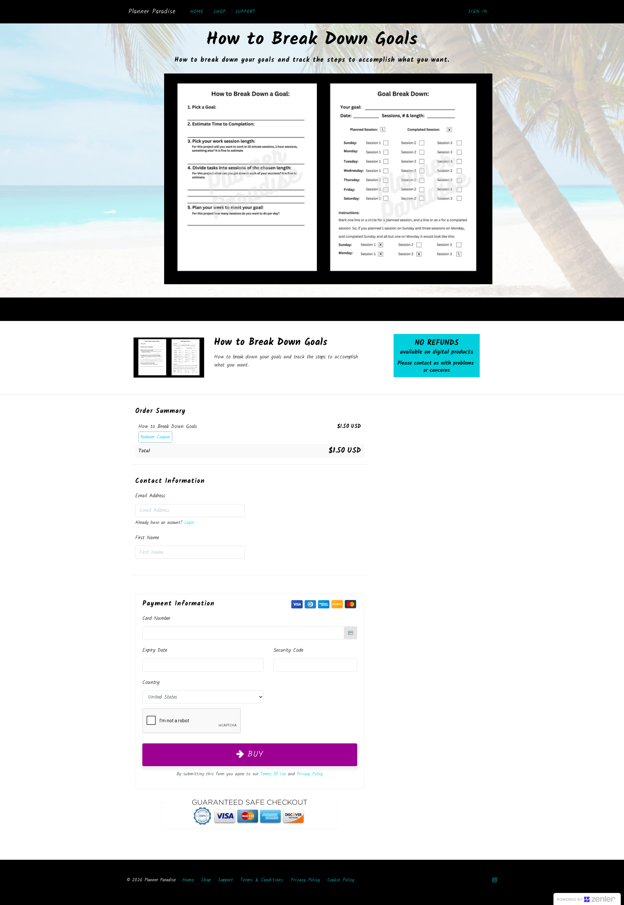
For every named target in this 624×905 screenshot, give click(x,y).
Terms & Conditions (261, 880)
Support (225, 880)
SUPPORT (245, 11)
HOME (197, 11)
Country (151, 682)
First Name (147, 538)
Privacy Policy (310, 774)
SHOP (220, 11)
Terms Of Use (273, 774)
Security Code (288, 650)
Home (188, 880)
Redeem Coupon (155, 437)
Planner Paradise (152, 12)
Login (189, 522)
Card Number (156, 618)
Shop (206, 880)
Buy (253, 754)
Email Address (150, 496)
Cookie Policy (341, 880)
